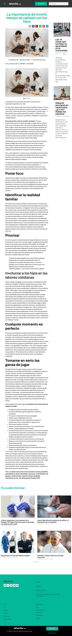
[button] (30, 26)
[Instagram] (8, 585)
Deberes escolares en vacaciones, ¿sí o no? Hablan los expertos (61, 108)
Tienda (38, 582)
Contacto (39, 586)
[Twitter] (17, 585)
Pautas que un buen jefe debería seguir (15, 555)
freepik (28, 98)
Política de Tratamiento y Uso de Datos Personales (48, 595)
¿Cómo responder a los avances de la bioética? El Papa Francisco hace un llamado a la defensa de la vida (17, 522)
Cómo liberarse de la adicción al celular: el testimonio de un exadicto (53, 521)
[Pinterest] (11, 585)
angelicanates (53, 633)
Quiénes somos (41, 590)
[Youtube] (14, 585)
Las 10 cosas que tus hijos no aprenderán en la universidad (61, 45)
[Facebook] (5, 585)
